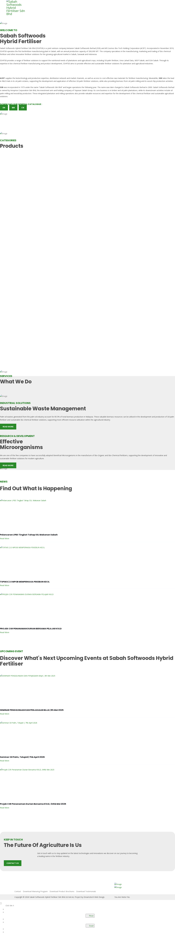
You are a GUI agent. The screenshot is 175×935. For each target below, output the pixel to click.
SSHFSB (3, 51)
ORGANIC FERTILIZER (12, 258)
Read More (8, 426)
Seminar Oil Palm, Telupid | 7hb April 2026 (22, 757)
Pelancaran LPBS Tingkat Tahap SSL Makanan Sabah (29, 534)
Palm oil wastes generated (11, 416)
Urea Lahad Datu (126, 60)
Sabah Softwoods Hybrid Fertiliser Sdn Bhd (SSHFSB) (22, 48)
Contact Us (13, 863)
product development (53, 63)
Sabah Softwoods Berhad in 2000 (138, 87)
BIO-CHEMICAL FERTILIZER (16, 158)
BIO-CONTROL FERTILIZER (15, 208)
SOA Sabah (153, 60)
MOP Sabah (140, 60)
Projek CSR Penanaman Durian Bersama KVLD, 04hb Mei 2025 (33, 803)
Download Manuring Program (35, 891)
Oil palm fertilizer (111, 60)
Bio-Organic (99, 455)
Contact (17, 891)
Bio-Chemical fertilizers (118, 455)
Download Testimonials (86, 891)
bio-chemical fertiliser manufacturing (25, 63)
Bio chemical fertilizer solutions (34, 420)
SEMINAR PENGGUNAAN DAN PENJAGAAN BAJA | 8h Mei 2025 (32, 710)
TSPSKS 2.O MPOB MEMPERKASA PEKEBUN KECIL (25, 581)
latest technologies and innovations (88, 853)
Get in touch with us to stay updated (52, 853)
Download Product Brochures (62, 891)
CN (22, 107)
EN (4, 107)
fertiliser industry (62, 856)
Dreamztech (89, 897)
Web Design (99, 897)
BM (13, 107)
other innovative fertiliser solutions (25, 54)
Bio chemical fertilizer (142, 93)
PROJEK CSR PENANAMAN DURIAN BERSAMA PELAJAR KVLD (31, 628)
